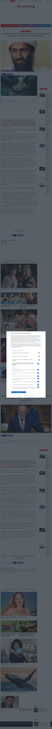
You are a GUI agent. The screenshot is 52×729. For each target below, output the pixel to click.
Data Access (26, 395)
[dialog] (26, 364)
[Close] (44, 333)
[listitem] (26, 350)
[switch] (38, 353)
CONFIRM (19, 392)
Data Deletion (20, 395)
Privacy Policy (32, 395)
